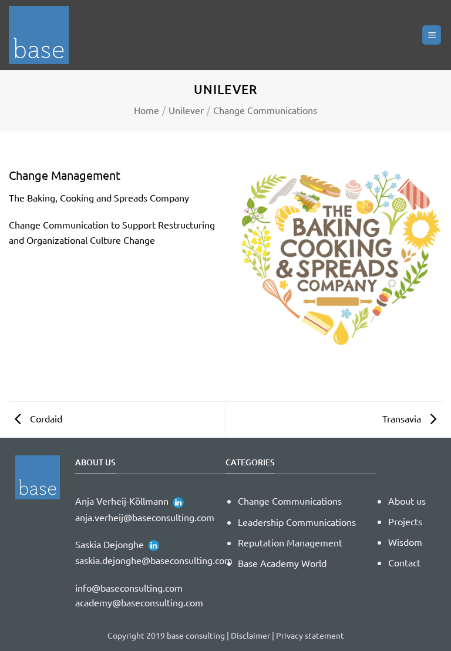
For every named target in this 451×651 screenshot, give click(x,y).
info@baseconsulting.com (129, 587)
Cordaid (45, 418)
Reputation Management (290, 542)
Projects (405, 521)
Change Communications (265, 110)
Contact (404, 562)
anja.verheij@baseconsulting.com (144, 517)
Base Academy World (282, 563)
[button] (431, 35)
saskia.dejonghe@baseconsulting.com (154, 560)
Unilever (186, 110)
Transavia (402, 418)
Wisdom (405, 542)
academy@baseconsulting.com (139, 602)
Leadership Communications (297, 522)
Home (146, 110)
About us (407, 500)
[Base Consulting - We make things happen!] (44, 35)
